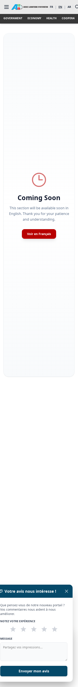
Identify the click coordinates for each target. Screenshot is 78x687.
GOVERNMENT (12, 18)
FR (51, 7)
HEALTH (51, 18)
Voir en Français (39, 234)
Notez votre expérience (17, 621)
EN (60, 7)
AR (69, 7)
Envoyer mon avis (34, 671)
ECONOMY (34, 18)
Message (6, 639)
